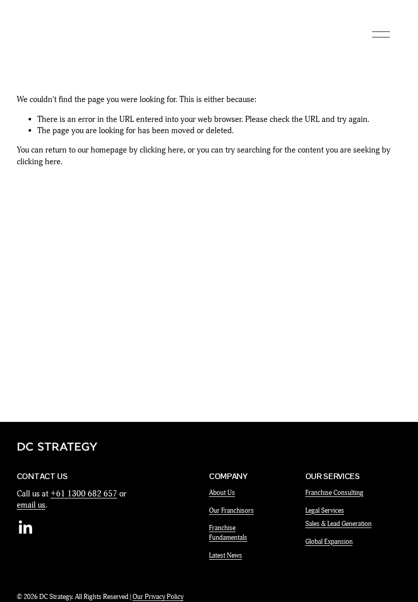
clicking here (162, 150)
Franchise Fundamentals (228, 533)
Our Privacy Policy (158, 597)
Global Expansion (329, 542)
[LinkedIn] (25, 527)
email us (31, 505)
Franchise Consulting (334, 493)
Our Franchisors (231, 511)
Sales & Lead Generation (338, 524)
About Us (222, 493)
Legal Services (324, 511)
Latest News (225, 555)
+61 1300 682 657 (83, 494)
